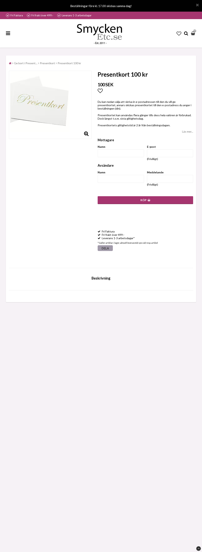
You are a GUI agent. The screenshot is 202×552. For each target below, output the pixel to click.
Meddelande (155, 172)
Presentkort (47, 63)
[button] (179, 33)
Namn (101, 146)
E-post (151, 146)
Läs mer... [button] (187, 131)
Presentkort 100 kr (69, 63)
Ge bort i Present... (25, 63)
